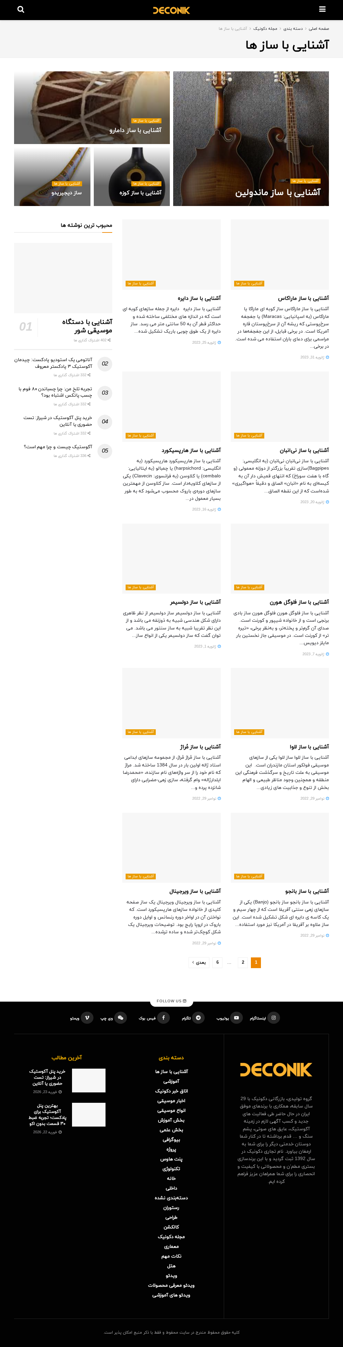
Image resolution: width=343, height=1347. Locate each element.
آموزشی (171, 1081)
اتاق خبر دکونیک (171, 1091)
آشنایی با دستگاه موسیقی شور (87, 326)
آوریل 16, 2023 (305, 205)
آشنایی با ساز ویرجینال (195, 891)
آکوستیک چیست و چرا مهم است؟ (58, 447)
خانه (171, 1178)
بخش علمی (171, 1130)
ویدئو (171, 1276)
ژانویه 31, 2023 (312, 357)
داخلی (171, 1188)
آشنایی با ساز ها (233, 28)
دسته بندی (293, 28)
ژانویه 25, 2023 (204, 342)
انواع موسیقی (171, 1110)
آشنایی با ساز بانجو (307, 891)
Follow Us (170, 1001)
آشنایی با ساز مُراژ (200, 747)
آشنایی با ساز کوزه (140, 193)
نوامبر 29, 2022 (312, 798)
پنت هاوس (171, 1159)
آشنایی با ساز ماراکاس (303, 298)
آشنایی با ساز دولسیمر (195, 602)
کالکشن (171, 1227)
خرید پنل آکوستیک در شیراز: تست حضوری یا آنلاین (47, 1078)
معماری (171, 1246)
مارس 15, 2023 (145, 205)
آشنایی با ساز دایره (199, 298)
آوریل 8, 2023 (147, 143)
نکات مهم (171, 1256)
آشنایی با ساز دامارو (135, 130)
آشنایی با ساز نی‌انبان (304, 450)
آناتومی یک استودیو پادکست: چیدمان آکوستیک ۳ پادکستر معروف (53, 363)
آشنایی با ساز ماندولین (278, 193)
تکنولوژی (171, 1169)
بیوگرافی (171, 1140)
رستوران (171, 1208)
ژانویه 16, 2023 (204, 509)
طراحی (171, 1217)
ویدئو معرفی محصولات (171, 1285)
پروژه (171, 1149)
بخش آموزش (171, 1120)
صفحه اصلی (319, 28)
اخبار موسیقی (171, 1101)
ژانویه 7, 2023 (313, 654)
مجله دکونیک (265, 28)
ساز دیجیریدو (67, 193)
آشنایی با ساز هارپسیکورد (191, 450)
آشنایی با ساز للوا (309, 747)
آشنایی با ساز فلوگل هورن (299, 602)
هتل (171, 1266)
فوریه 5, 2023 (67, 205)
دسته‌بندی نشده (171, 1198)
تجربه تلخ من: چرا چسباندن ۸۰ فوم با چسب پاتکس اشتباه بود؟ (55, 392)
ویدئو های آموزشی (171, 1295)
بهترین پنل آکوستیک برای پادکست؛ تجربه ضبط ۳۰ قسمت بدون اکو (47, 1115)
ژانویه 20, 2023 (312, 502)
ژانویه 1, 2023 (205, 646)
